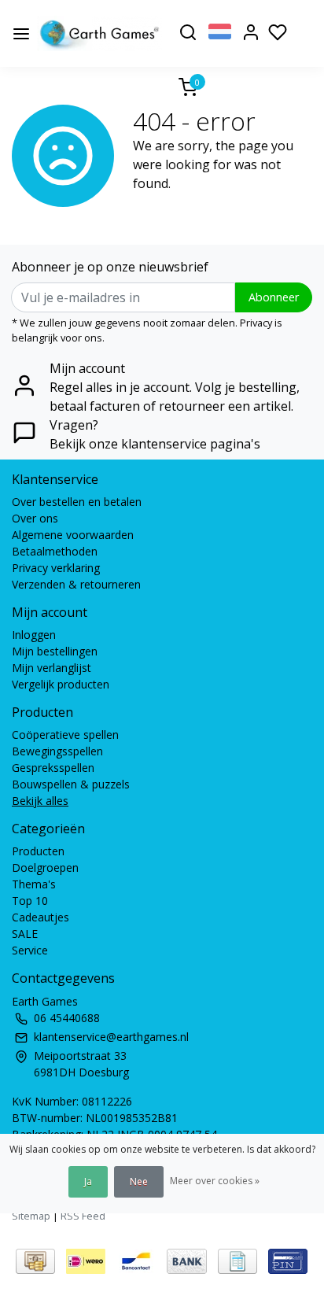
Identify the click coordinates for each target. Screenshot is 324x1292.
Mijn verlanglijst (51, 667)
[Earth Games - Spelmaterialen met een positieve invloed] (99, 34)
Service (30, 950)
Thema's (34, 884)
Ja (88, 1181)
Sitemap (31, 1216)
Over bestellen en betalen (77, 501)
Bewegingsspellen (57, 751)
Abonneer (274, 297)
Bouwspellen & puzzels (71, 784)
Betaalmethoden (55, 551)
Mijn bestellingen (55, 651)
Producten (38, 850)
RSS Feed (83, 1216)
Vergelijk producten (60, 684)
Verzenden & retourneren (76, 584)
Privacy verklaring (56, 567)
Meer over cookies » (215, 1180)
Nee (139, 1181)
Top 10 (30, 900)
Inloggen (34, 634)
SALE (25, 933)
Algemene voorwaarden (73, 534)
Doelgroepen (45, 867)
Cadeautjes (40, 917)
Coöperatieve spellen (65, 734)
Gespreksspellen (53, 767)
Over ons (35, 518)
